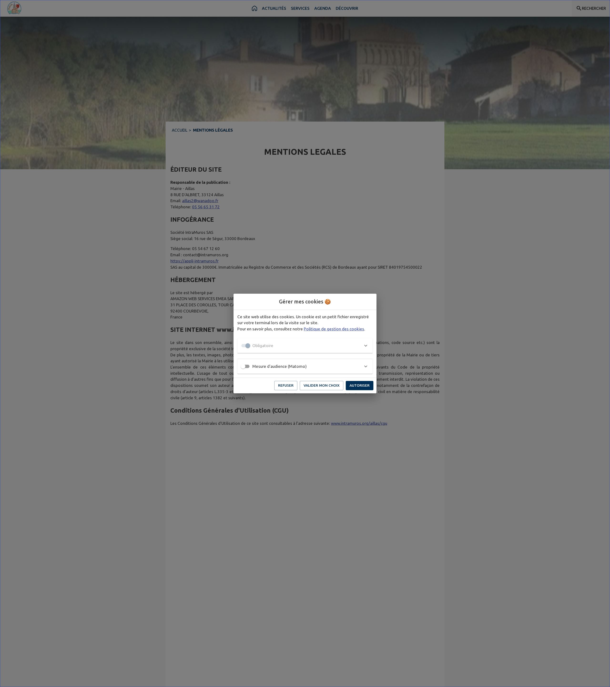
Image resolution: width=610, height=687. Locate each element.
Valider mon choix (322, 385)
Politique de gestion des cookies (334, 329)
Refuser (286, 385)
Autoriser (360, 385)
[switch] (243, 366)
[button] (305, 345)
